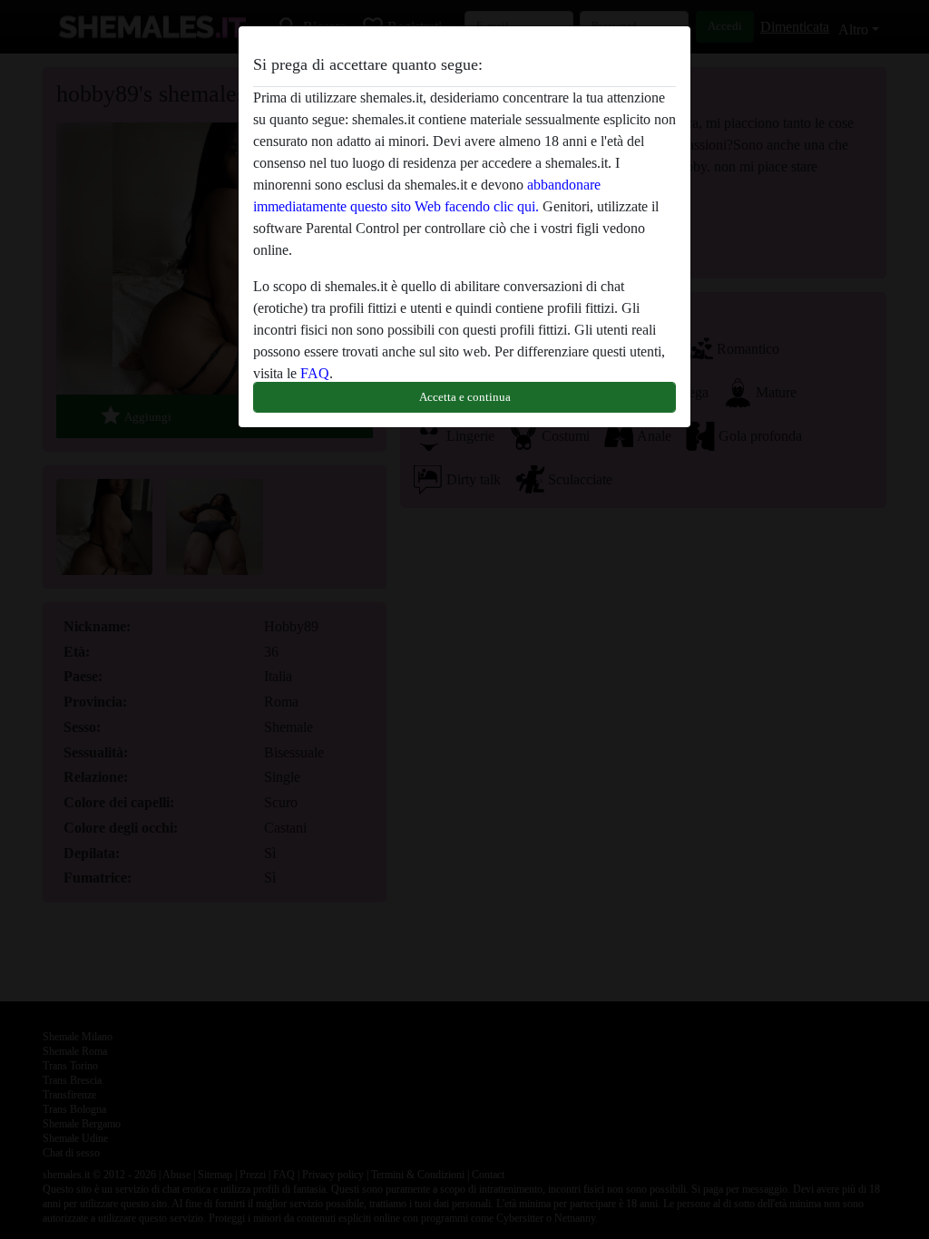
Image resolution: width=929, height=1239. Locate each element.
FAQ (314, 373)
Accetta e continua (465, 397)
